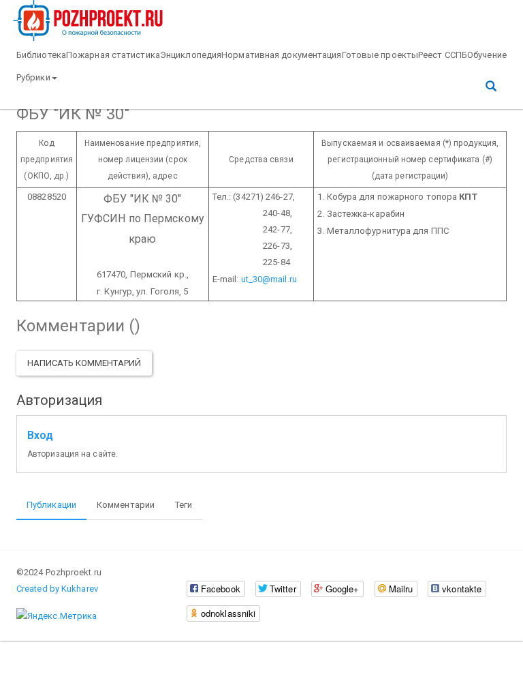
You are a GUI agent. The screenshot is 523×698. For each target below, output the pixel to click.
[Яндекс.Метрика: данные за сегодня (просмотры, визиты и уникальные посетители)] (56, 616)
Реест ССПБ (442, 55)
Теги (183, 505)
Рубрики (33, 77)
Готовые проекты (380, 55)
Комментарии (126, 505)
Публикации (51, 505)
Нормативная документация (281, 55)
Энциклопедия (190, 55)
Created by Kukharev (57, 588)
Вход (40, 435)
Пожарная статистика (113, 55)
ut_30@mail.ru (269, 279)
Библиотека (41, 55)
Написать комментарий (84, 363)
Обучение (487, 55)
